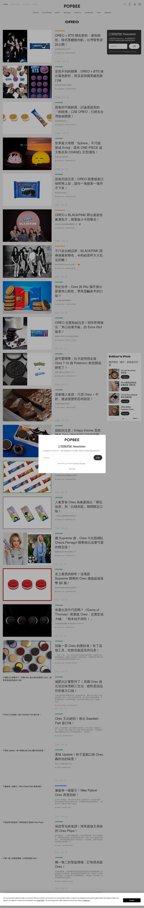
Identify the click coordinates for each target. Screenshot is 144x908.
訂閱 (97, 457)
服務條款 (76, 463)
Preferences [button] (86, 900)
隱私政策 (82, 463)
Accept (131, 900)
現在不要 (72, 469)
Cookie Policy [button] (40, 900)
